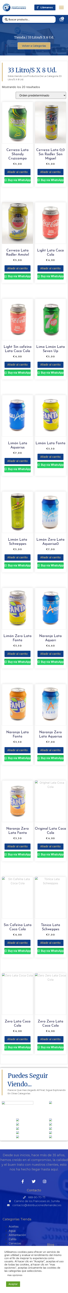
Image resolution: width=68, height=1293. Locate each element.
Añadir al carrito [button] (17, 172)
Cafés (12, 1239)
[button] (61, 7)
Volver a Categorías (34, 45)
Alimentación (17, 1235)
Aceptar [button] (13, 1283)
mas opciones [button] (14, 1275)
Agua (12, 1230)
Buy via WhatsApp (19, 180)
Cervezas (15, 1243)
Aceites (13, 1226)
